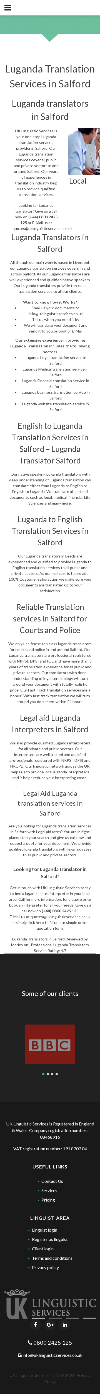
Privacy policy (45, 1267)
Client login (43, 1248)
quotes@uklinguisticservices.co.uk (42, 228)
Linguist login (44, 1229)
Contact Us (52, 1181)
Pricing (48, 1199)
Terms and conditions (52, 1258)
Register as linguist (50, 1239)
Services (49, 1190)
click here (36, 922)
